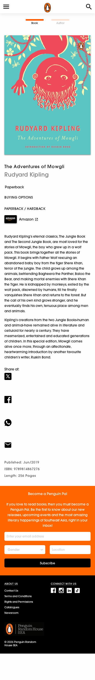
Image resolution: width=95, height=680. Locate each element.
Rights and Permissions (18, 601)
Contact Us (11, 590)
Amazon (26, 219)
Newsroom (11, 612)
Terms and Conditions (18, 596)
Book (34, 23)
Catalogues (11, 607)
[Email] (47, 442)
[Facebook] (47, 396)
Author (60, 23)
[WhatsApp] (47, 419)
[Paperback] (47, 187)
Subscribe (47, 563)
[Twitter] (47, 373)
